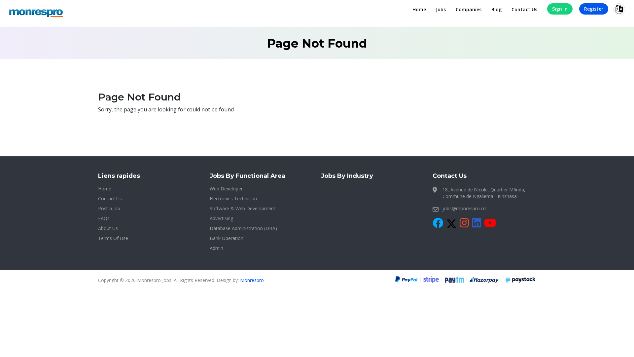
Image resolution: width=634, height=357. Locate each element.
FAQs (104, 218)
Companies (468, 9)
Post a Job (109, 208)
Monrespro (252, 280)
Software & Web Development (242, 208)
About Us (108, 228)
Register (593, 9)
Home (419, 9)
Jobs (441, 9)
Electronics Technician (233, 198)
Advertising (221, 218)
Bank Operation (226, 238)
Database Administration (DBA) (243, 228)
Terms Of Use (113, 238)
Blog (496, 9)
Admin (216, 248)
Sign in (560, 9)
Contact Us (524, 9)
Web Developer (226, 188)
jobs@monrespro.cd (464, 208)
